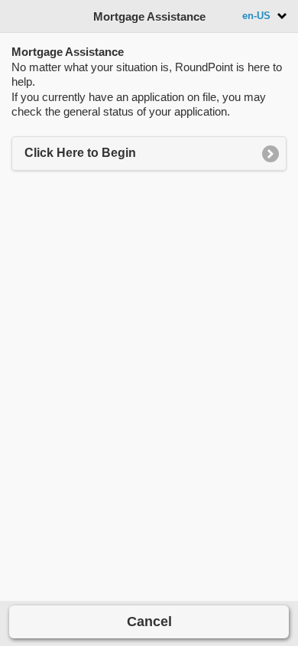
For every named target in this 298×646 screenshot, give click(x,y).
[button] (149, 621)
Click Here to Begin (80, 152)
